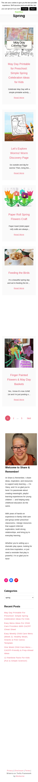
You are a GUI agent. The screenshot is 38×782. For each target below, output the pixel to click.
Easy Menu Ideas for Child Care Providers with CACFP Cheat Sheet (17, 626)
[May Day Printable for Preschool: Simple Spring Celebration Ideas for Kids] (19, 42)
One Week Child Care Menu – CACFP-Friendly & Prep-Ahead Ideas (18, 650)
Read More (19, 97)
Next (29, 418)
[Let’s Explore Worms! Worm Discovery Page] (19, 126)
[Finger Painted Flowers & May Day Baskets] (19, 353)
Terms (27, 771)
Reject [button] (33, 9)
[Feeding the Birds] (19, 257)
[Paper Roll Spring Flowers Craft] (19, 197)
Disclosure (19, 771)
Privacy (10, 771)
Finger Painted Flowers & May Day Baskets (19, 379)
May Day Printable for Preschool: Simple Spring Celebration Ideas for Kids (19, 73)
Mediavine (20, 776)
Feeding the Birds (19, 272)
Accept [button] (24, 9)
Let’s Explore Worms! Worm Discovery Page (19, 153)
